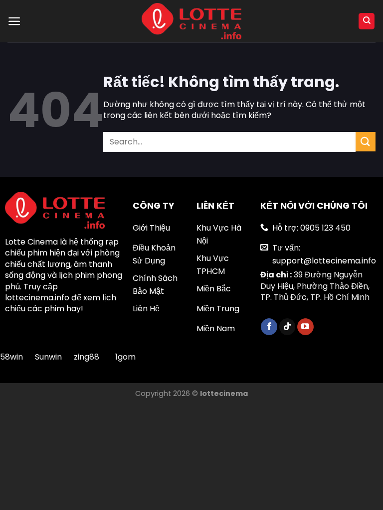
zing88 (86, 357)
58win (12, 357)
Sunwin (48, 357)
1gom (125, 357)
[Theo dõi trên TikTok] (287, 326)
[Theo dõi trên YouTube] (305, 326)
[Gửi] (366, 141)
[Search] (367, 21)
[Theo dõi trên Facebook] (269, 326)
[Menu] (14, 21)
